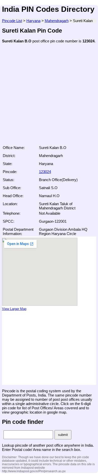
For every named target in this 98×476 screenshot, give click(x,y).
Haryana (33, 21)
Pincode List (12, 21)
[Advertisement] (49, 96)
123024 (45, 172)
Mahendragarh (57, 21)
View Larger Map (14, 309)
